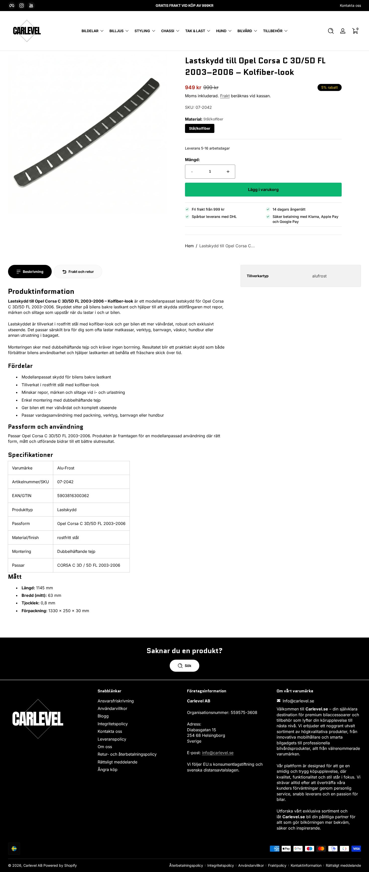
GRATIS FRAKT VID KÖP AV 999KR (184, 5)
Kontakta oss (350, 5)
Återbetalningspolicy (186, 865)
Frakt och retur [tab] (81, 271)
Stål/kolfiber (199, 128)
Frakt (225, 95)
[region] (184, 5)
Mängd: (192, 159)
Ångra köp (107, 769)
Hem (189, 245)
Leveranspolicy (112, 738)
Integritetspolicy (113, 723)
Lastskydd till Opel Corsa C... (227, 245)
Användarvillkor (112, 708)
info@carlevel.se (217, 752)
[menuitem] (140, 700)
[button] (331, 31)
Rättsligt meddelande (117, 761)
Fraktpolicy (277, 865)
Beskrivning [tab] (33, 271)
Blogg (103, 715)
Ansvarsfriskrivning (116, 700)
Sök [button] (188, 665)
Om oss (105, 746)
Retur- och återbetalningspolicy (127, 754)
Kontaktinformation (306, 865)
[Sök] (331, 31)
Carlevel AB (32, 865)
